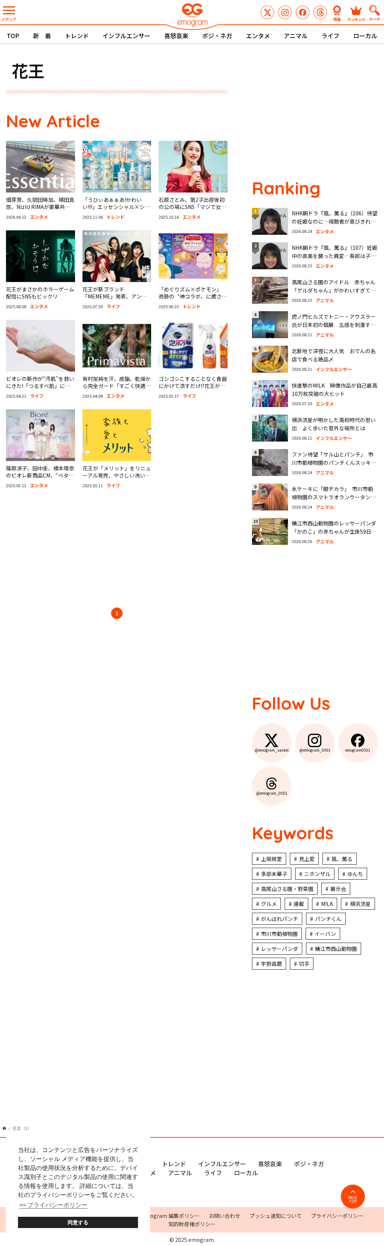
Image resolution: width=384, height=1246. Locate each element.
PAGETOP (352, 1199)
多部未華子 (274, 873)
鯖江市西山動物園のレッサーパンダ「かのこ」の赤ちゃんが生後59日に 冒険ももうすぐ (337, 531)
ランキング (356, 18)
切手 (304, 963)
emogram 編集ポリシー (171, 1215)
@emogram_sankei (267, 12)
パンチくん (328, 918)
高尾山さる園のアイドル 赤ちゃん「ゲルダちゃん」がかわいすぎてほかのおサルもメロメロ (334, 290)
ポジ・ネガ (217, 35)
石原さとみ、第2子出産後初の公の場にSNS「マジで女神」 (192, 207)
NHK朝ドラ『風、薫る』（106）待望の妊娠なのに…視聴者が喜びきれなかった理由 (334, 221)
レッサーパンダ (279, 948)
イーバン (325, 933)
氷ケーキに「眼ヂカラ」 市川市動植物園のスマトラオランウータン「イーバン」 (332, 497)
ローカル (365, 35)
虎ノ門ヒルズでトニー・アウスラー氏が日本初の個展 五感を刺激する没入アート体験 (334, 325)
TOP (13, 35)
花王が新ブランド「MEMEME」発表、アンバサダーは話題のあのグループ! (114, 300)
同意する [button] (78, 1222)
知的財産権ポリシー (192, 1224)
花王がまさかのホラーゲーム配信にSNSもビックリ (40, 292)
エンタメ (258, 35)
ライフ (330, 35)
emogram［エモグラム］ (192, 16)
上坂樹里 (271, 859)
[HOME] (4, 1128)
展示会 (338, 888)
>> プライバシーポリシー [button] (53, 1205)
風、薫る (342, 859)
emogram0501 (302, 12)
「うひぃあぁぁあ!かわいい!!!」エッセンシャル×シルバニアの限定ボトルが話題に (116, 207)
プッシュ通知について (275, 1215)
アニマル (296, 35)
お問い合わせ (224, 1215)
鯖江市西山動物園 (336, 948)
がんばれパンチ (279, 918)
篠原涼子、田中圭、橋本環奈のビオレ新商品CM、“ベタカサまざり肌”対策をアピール (40, 475)
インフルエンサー (126, 35)
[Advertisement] (117, 549)
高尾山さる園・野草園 (287, 888)
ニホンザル (317, 873)
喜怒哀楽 (176, 35)
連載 (299, 903)
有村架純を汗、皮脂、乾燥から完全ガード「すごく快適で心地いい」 (116, 386)
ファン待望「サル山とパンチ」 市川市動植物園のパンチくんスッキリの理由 (334, 463)
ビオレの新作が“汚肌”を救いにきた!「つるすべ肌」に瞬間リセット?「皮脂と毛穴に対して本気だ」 (40, 389)
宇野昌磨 (271, 963)
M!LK (327, 903)
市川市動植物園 (279, 933)
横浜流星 (360, 903)
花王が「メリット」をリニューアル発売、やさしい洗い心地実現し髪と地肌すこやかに (116, 475)
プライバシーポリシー (337, 1215)
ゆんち (355, 873)
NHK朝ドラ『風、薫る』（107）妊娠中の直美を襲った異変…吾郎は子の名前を (334, 256)
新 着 (42, 35)
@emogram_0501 (285, 12)
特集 (337, 18)
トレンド (77, 35)
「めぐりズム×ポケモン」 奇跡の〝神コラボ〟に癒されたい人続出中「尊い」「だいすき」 (193, 300)
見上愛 (307, 859)
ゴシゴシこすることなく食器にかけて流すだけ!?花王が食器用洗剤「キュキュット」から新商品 (193, 389)
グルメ (269, 903)
